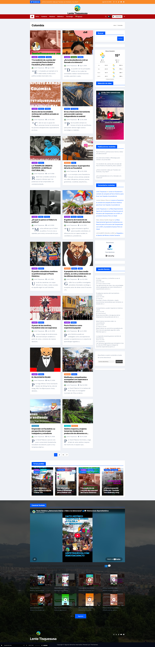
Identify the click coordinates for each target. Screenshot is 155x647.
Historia (41, 109)
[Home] (32, 16)
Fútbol (41, 217)
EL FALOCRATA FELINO (41, 377)
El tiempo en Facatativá (110, 79)
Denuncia (41, 57)
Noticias (73, 57)
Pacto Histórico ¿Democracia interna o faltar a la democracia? (42, 491)
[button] (79, 16)
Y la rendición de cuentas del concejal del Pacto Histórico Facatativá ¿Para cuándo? (43, 62)
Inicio (37, 16)
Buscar (101, 33)
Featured (67, 426)
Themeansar (94, 644)
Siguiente (80, 616)
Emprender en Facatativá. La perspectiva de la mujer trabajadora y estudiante (43, 431)
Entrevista (35, 426)
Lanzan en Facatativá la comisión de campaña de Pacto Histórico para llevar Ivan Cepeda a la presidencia (110, 194)
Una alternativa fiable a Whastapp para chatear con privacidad (108, 158)
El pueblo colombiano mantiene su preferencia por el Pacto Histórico (45, 273)
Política (49, 57)
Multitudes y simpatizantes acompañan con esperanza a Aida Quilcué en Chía (76, 379)
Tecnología (69, 16)
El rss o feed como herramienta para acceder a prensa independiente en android (77, 114)
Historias (67, 163)
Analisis (34, 57)
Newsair (85, 644)
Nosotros (52, 16)
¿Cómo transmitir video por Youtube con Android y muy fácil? (108, 170)
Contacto (44, 16)
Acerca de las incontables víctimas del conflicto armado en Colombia (45, 114)
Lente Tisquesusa (78, 13)
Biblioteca (60, 16)
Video (73, 163)
